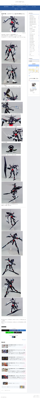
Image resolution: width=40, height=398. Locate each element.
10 (29, 69)
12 (32, 69)
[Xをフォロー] (14, 337)
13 (33, 69)
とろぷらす (34, 87)
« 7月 (29, 75)
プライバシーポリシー (36, 395)
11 (30, 69)
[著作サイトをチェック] (13, 337)
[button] (18, 332)
